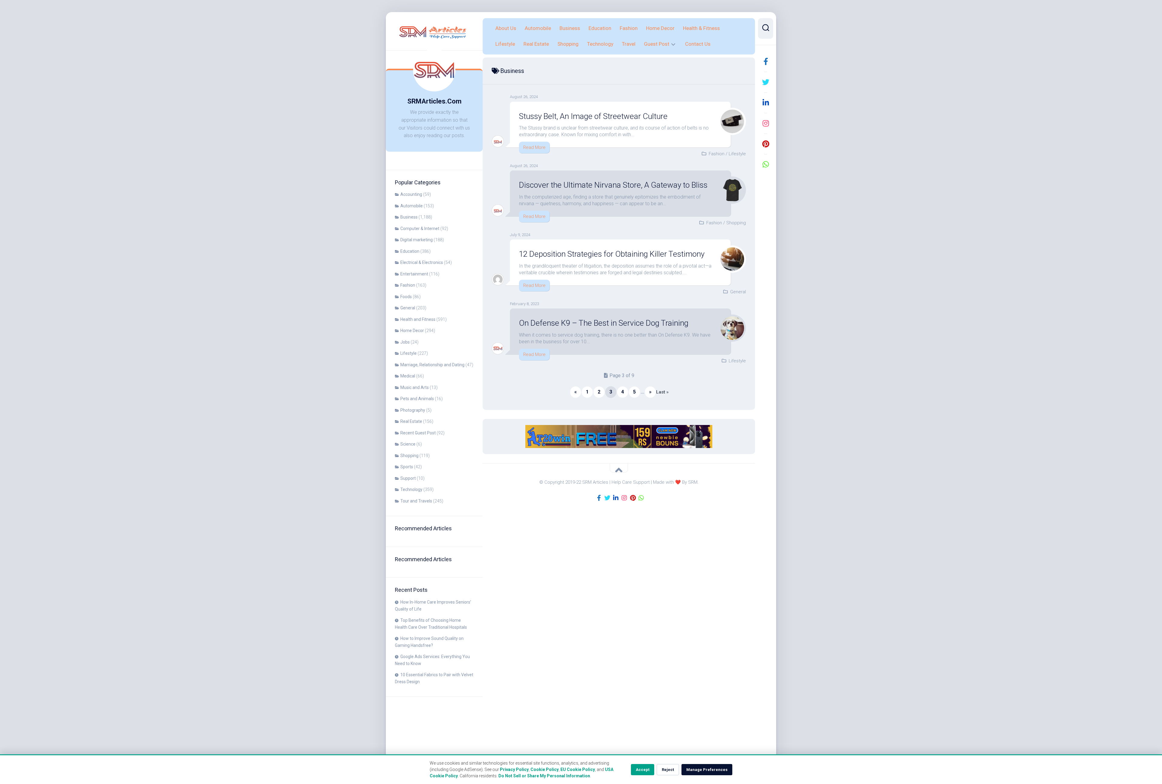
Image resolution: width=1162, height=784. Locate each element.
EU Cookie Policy (577, 769)
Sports (406, 466)
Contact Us (698, 44)
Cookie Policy (544, 769)
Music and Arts (414, 387)
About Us (505, 28)
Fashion (407, 285)
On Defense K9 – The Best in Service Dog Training (603, 323)
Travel (628, 44)
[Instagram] (765, 123)
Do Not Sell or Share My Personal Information (544, 775)
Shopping (409, 455)
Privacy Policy (514, 769)
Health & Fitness (701, 28)
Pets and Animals (417, 398)
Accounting (411, 194)
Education (409, 251)
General (407, 307)
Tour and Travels (416, 501)
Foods (406, 296)
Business (409, 217)
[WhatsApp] (765, 164)
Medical (407, 376)
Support (408, 478)
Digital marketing (416, 239)
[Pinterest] (765, 144)
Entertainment (414, 274)
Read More (534, 147)
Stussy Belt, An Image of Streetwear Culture (593, 116)
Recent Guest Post (418, 432)
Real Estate (411, 421)
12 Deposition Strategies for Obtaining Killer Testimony (611, 254)
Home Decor (412, 330)
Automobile (411, 205)
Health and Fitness (417, 319)
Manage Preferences (706, 769)
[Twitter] (765, 82)
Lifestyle (408, 353)
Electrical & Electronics (421, 262)
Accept (642, 769)
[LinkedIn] (765, 103)
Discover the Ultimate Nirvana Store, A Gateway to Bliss (613, 184)
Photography (412, 410)
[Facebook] (765, 61)
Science (407, 444)
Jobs (405, 342)
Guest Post (656, 44)
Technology (411, 489)
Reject (668, 769)
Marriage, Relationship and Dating (432, 364)
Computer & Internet (419, 228)
